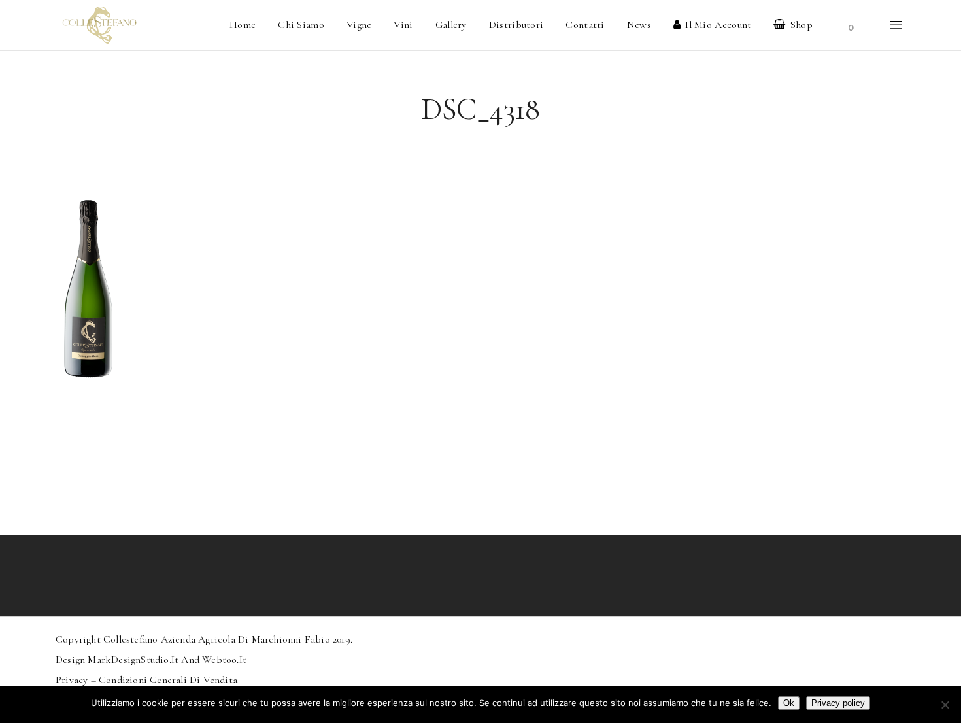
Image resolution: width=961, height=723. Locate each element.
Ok (788, 703)
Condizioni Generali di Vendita (168, 679)
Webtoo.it (224, 659)
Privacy (72, 679)
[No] (944, 704)
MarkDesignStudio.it (133, 659)
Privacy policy (838, 703)
